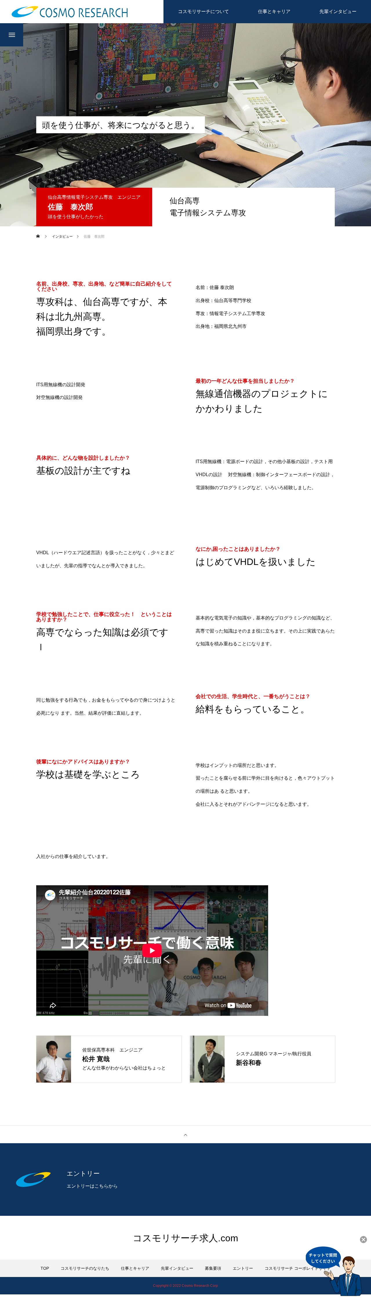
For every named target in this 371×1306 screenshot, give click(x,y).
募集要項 (213, 1268)
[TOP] (185, 1135)
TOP (45, 1268)
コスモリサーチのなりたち (85, 1268)
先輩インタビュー (177, 1268)
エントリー (243, 1268)
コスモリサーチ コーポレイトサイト (298, 1268)
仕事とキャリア (135, 1268)
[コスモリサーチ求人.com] (70, 11)
